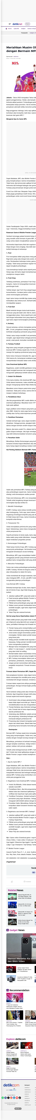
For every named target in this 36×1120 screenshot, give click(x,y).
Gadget (23, 28)
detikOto (27, 1102)
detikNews (27, 1087)
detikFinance (28, 1092)
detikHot (27, 1096)
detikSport (27, 1098)
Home (10, 28)
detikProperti (28, 1105)
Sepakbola (27, 1100)
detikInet (27, 1094)
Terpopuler (24, 32)
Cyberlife (16, 28)
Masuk (27, 23)
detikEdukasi (28, 1089)
